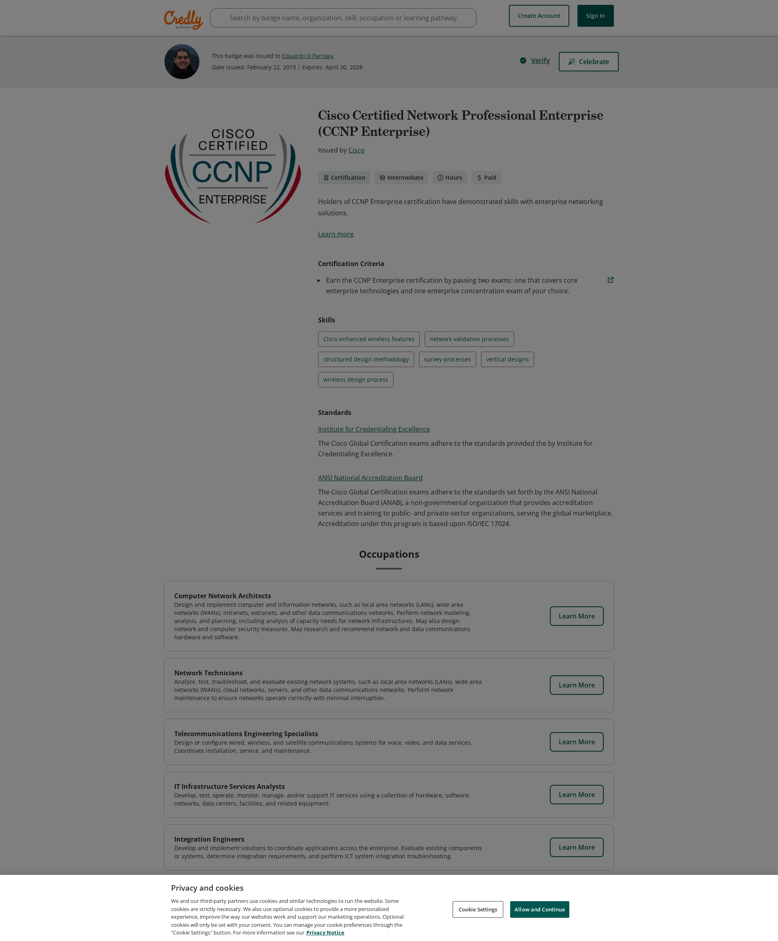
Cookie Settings (478, 909)
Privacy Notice (325, 932)
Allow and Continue (540, 909)
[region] (389, 908)
